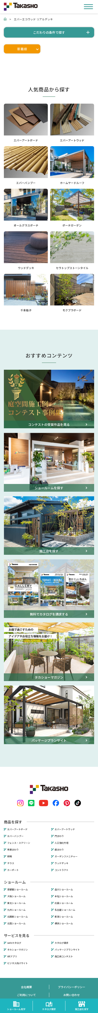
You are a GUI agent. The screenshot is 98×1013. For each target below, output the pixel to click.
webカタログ (14, 943)
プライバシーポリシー (71, 987)
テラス (10, 863)
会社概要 (26, 987)
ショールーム (15, 882)
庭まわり (59, 850)
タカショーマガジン (17, 950)
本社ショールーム (64, 896)
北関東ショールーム (17, 916)
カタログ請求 (61, 943)
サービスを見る (16, 935)
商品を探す (13, 822)
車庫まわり (13, 850)
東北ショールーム (16, 903)
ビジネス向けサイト (17, 963)
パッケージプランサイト (67, 950)
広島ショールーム (64, 903)
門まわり (59, 836)
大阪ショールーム (16, 896)
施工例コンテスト (64, 956)
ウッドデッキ (61, 863)
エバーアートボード (17, 829)
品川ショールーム (64, 889)
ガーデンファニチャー (66, 856)
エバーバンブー (15, 836)
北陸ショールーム (16, 923)
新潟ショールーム (64, 916)
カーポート (13, 870)
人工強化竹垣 (61, 843)
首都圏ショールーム (17, 889)
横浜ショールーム (64, 923)
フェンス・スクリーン (18, 843)
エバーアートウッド (65, 829)
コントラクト (61, 870)
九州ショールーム (16, 910)
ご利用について (26, 995)
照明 (9, 856)
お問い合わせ (71, 995)
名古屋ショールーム (65, 910)
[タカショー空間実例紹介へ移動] (5, 19)
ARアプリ (12, 956)
